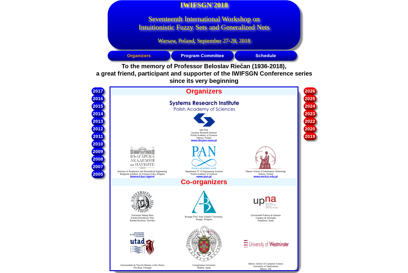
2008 (98, 159)
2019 (310, 136)
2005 (98, 174)
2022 (310, 121)
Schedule (265, 55)
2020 (310, 128)
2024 (310, 106)
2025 (310, 98)
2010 (98, 143)
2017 (98, 91)
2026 (310, 91)
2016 (98, 98)
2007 (98, 166)
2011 (98, 136)
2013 (98, 121)
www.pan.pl (204, 176)
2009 (98, 151)
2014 (98, 113)
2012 (98, 128)
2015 (98, 106)
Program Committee (202, 55)
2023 (310, 113)
